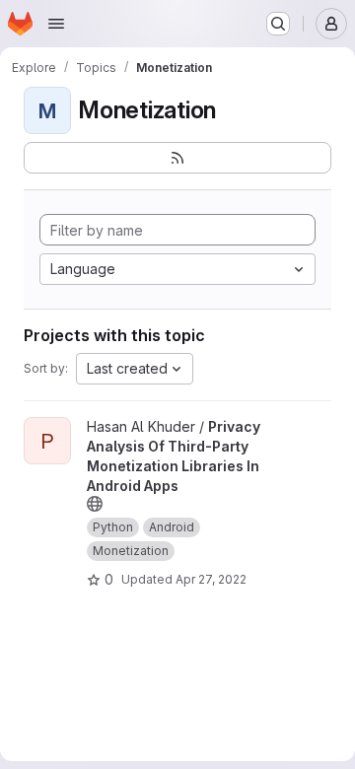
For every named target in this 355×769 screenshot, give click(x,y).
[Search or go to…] (278, 23)
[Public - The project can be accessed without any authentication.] (95, 504)
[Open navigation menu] (56, 23)
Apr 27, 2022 (211, 579)
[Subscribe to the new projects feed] (177, 158)
